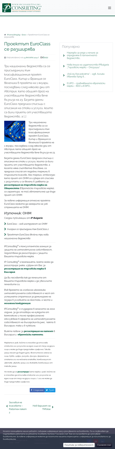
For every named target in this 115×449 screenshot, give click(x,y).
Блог (45, 57)
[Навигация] (109, 8)
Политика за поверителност (79, 445)
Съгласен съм (104, 445)
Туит (51, 390)
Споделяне (38, 390)
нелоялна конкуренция (17, 303)
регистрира (23, 372)
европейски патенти (30, 334)
